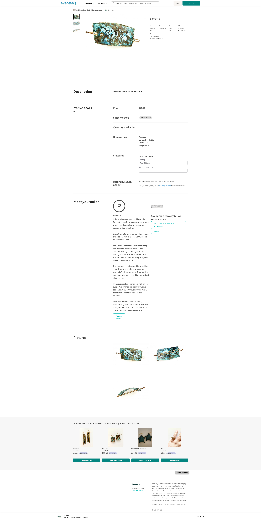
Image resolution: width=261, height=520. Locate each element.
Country (142, 160)
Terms (167, 505)
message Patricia (165, 186)
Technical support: (138, 490)
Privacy (172, 505)
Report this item (182, 472)
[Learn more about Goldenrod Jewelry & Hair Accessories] (157, 206)
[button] (90, 3)
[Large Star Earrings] (145, 437)
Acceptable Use (180, 505)
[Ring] (174, 437)
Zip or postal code (146, 167)
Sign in (178, 3)
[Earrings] (86, 437)
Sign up (191, 3)
